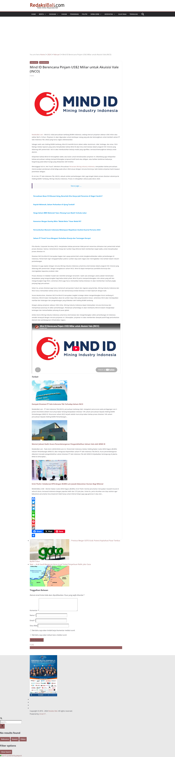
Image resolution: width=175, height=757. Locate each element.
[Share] (76, 535)
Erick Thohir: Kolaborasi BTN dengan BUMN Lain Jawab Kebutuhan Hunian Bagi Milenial (67, 484)
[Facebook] (76, 499)
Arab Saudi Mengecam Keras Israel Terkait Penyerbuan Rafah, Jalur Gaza (60, 564)
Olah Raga (122, 14)
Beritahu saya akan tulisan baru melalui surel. (49, 635)
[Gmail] (76, 524)
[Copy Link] (76, 528)
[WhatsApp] (76, 512)
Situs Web (33, 626)
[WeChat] (76, 518)
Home (33, 14)
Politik (84, 14)
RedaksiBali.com (37, 135)
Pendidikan (74, 14)
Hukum (64, 14)
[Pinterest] (76, 521)
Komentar (34, 610)
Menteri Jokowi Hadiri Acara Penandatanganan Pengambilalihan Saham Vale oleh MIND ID (68, 444)
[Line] (76, 515)
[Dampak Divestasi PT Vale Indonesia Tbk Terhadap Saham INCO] (49, 382)
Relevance (5, 739)
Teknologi (134, 14)
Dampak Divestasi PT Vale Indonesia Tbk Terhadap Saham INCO (57, 404)
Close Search (6, 752)
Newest (15, 739)
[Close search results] (2, 726)
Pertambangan (44, 62)
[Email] (76, 505)
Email (32, 620)
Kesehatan (109, 14)
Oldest (23, 739)
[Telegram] (76, 508)
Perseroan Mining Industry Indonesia (82, 166)
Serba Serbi (95, 14)
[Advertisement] (87, 38)
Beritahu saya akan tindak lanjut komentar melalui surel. (53, 630)
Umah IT (42, 714)
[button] (45, 14)
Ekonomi (52, 14)
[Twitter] (76, 502)
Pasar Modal (34, 62)
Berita (41, 14)
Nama (33, 615)
